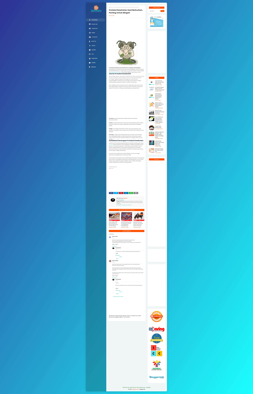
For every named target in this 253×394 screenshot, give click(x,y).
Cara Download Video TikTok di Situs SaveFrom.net (159, 82)
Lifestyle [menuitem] (93, 41)
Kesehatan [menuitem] (94, 24)
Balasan (115, 246)
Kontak (122, 205)
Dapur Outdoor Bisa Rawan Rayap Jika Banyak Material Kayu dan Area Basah (113, 224)
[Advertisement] (126, 29)
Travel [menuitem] (93, 45)
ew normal (119, 72)
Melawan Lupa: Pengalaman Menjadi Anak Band (159, 112)
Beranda (110, 7)
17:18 (113, 237)
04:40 (113, 262)
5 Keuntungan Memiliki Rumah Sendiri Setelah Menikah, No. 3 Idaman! (158, 96)
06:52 (117, 280)
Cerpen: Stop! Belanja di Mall (158, 126)
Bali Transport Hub (141, 387)
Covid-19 (111, 144)
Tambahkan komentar (118, 296)
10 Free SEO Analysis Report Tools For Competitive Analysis (159, 88)
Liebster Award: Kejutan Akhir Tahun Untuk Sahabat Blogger (159, 104)
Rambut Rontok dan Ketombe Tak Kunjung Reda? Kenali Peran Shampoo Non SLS (138, 224)
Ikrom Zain (115, 236)
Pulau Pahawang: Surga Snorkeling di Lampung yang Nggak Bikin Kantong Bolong (126, 224)
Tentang (118, 205)
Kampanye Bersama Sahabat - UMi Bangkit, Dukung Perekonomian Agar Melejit (159, 134)
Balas (113, 244)
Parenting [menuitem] (94, 58)
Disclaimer (126, 205)
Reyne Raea (115, 260)
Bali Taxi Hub (133, 387)
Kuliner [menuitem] (94, 50)
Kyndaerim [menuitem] (94, 20)
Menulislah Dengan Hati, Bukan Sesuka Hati (159, 150)
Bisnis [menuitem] (93, 32)
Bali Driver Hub (126, 387)
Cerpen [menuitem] (93, 62)
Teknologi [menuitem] (95, 28)
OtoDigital (148, 387)
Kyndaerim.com (135, 389)
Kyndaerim (125, 198)
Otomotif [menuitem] (94, 37)
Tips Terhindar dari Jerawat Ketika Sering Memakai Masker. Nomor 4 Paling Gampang (159, 119)
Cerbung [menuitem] (93, 67)
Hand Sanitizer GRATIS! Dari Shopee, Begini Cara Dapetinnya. (159, 143)
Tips (114, 7)
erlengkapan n (113, 72)
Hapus (116, 244)
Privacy (130, 205)
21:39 (116, 249)
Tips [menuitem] (93, 54)
